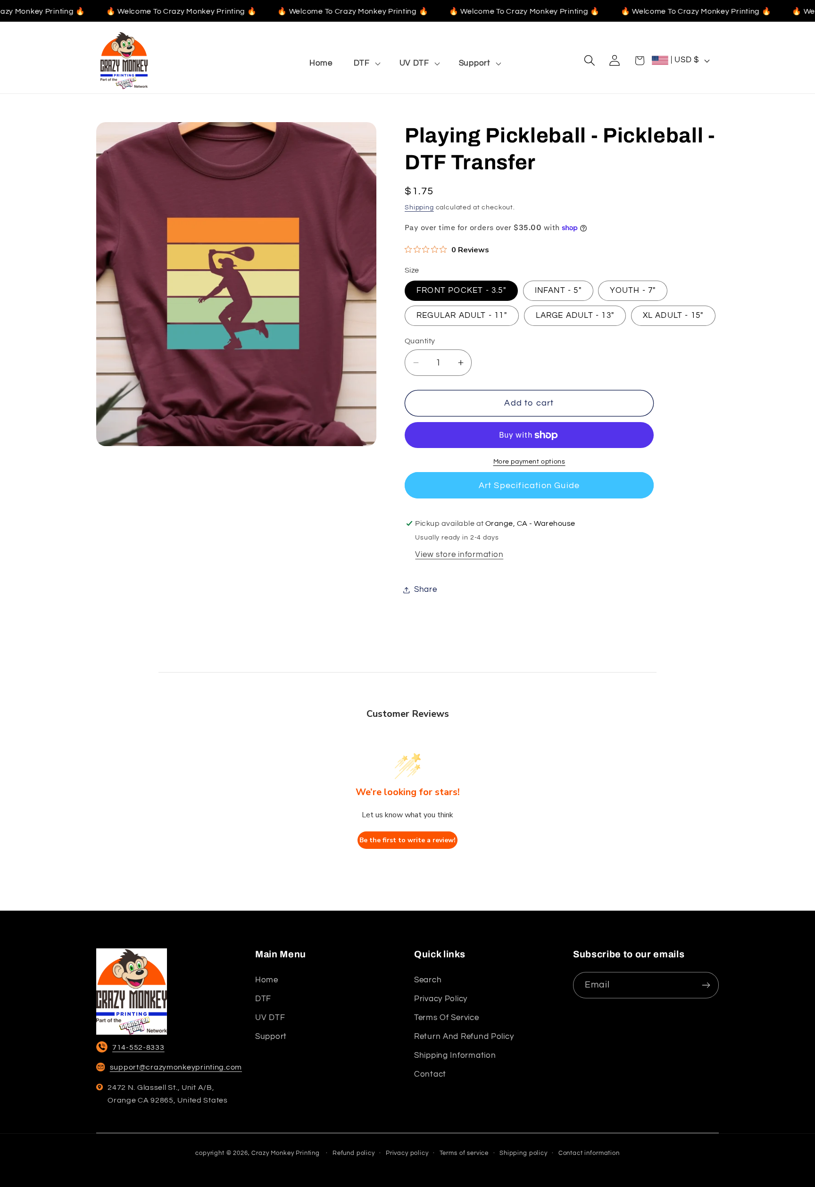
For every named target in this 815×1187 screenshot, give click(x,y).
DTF (263, 999)
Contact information (589, 1153)
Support (271, 1036)
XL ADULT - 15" (673, 316)
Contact (430, 1074)
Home (266, 980)
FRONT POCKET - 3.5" (461, 290)
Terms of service (446, 1017)
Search (427, 980)
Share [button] (425, 589)
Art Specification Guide (529, 485)
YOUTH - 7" (633, 290)
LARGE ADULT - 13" (575, 316)
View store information (459, 554)
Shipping (419, 207)
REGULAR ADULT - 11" (461, 316)
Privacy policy (440, 999)
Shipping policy (523, 1153)
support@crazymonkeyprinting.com (176, 1067)
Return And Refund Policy (464, 1036)
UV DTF (270, 1017)
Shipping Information (455, 1055)
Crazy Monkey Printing (285, 1153)
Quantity (420, 341)
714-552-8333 (138, 1047)
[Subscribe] (705, 985)
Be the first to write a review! (407, 840)
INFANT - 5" (558, 290)
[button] (366, 63)
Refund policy (354, 1153)
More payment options (529, 461)
